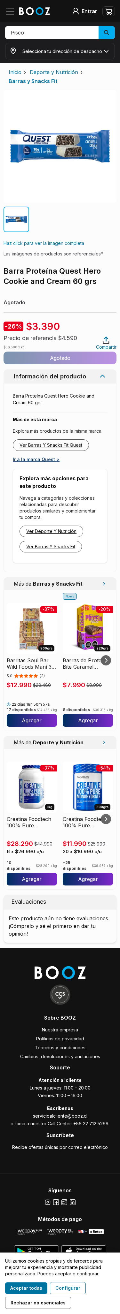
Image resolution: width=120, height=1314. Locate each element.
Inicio (15, 72)
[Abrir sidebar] (12, 11)
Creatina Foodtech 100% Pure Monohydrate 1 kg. (29, 822)
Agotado (60, 358)
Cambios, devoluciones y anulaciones (60, 1056)
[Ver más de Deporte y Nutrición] (103, 742)
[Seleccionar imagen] (16, 219)
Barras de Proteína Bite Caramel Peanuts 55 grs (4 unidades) (86, 663)
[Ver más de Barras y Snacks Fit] (103, 584)
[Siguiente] (106, 660)
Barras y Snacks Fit (33, 81)
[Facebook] (56, 1202)
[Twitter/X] (64, 1202)
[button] (60, 32)
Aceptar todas (26, 1288)
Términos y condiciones (60, 1047)
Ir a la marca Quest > (36, 459)
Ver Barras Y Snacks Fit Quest (51, 445)
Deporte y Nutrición (54, 72)
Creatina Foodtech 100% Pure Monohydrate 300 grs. (85, 822)
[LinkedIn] (73, 1202)
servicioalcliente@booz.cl (60, 1116)
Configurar (67, 1288)
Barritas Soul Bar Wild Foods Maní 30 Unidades (31, 663)
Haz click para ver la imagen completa (44, 243)
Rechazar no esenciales (38, 1302)
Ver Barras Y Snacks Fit (50, 546)
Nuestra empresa (60, 1029)
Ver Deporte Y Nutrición (51, 531)
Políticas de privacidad (60, 1038)
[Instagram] (48, 1202)
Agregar (32, 720)
